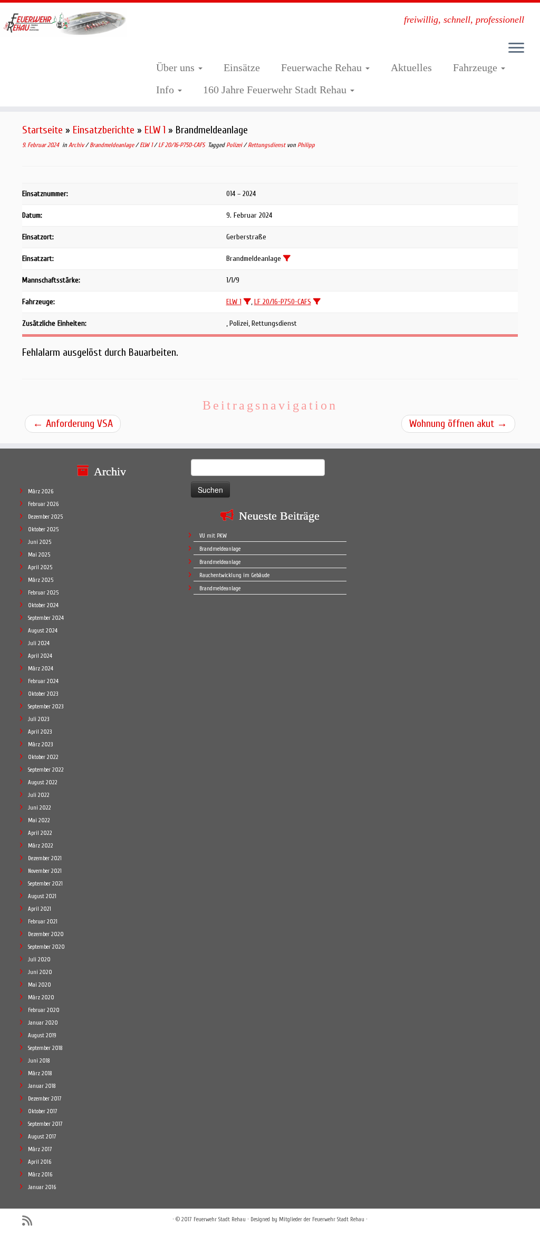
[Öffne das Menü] (516, 48)
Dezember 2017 (45, 1098)
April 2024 (40, 656)
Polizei (235, 145)
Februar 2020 (44, 1010)
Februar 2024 (43, 681)
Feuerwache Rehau (322, 67)
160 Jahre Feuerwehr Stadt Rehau (276, 89)
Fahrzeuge (476, 67)
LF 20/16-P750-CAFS (182, 145)
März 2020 (41, 997)
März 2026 (40, 491)
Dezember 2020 (46, 934)
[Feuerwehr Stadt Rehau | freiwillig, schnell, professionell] (63, 22)
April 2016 (39, 1162)
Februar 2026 (43, 504)
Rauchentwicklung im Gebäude (234, 575)
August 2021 (42, 896)
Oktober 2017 (42, 1111)
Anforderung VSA (73, 423)
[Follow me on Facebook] (47, 1221)
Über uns (176, 67)
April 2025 (40, 567)
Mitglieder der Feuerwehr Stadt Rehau (321, 1219)
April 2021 (39, 909)
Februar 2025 (43, 592)
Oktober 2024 (43, 605)
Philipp (306, 145)
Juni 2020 (40, 972)
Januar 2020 (43, 1022)
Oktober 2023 (43, 693)
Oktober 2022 (43, 757)
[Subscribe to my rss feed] (30, 1221)
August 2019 (42, 1035)
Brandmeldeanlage (113, 145)
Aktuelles (411, 67)
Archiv (77, 145)
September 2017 (45, 1124)
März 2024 (40, 668)
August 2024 (42, 630)
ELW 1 (155, 130)
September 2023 (45, 706)
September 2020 (46, 946)
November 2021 (45, 871)
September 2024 (46, 618)
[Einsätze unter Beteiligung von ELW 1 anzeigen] (247, 301)
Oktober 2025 (43, 529)
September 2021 (45, 883)
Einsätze (242, 67)
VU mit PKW (213, 535)
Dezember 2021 (45, 858)
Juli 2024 (39, 643)
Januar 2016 (42, 1187)
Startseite (42, 130)
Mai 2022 (39, 820)
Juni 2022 (39, 807)
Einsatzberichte (103, 130)
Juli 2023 (38, 719)
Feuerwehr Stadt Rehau (220, 1219)
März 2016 (40, 1174)
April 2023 (40, 731)
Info (166, 89)
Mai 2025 (39, 554)
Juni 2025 (39, 542)
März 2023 (40, 744)
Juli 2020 (39, 959)
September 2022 (46, 769)
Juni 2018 (39, 1060)
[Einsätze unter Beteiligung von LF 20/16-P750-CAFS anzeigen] (317, 301)
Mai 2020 (39, 984)
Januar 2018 (42, 1086)
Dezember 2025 (45, 516)
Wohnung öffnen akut (458, 423)
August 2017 (42, 1136)
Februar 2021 (42, 921)
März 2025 (40, 580)
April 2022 (40, 833)
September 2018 (45, 1048)
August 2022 (42, 782)
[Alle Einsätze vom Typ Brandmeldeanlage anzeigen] (287, 258)
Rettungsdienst (267, 145)
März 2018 (40, 1073)
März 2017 (40, 1149)
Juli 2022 (39, 795)
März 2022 (40, 845)
